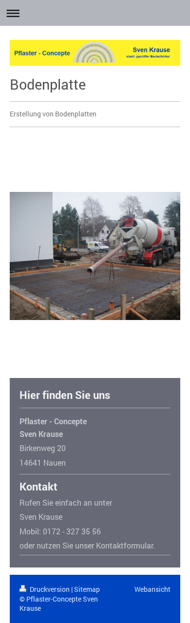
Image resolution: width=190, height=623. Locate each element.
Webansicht (152, 589)
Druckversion (49, 589)
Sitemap (87, 589)
